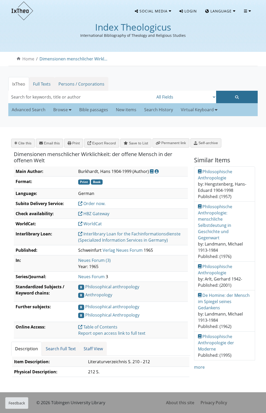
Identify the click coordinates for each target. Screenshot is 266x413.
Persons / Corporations (81, 84)
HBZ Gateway (95, 213)
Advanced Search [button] (28, 110)
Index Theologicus (133, 27)
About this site (180, 402)
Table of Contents (99, 327)
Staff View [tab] (93, 349)
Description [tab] (26, 349)
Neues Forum (91, 276)
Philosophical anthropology (112, 287)
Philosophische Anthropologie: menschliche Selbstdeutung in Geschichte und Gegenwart (215, 222)
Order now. (93, 203)
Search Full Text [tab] (61, 349)
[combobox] (81, 97)
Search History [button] (158, 110)
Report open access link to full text (111, 333)
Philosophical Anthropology (112, 315)
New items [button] (126, 110)
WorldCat (92, 224)
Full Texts (42, 84)
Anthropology (98, 295)
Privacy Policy (214, 402)
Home (28, 59)
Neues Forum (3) (94, 260)
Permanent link (173, 143)
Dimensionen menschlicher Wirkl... (73, 59)
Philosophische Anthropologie (215, 175)
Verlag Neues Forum (123, 250)
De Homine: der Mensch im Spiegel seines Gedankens (224, 301)
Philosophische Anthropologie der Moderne (216, 343)
